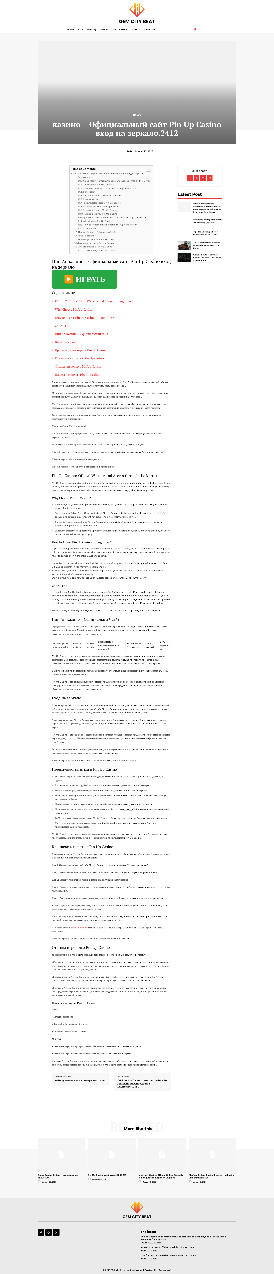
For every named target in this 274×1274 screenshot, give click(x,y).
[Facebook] (190, 178)
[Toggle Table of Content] (147, 169)
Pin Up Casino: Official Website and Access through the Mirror (116, 180)
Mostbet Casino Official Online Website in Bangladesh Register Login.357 (161, 1176)
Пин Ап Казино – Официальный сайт (102, 195)
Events (143, 1243)
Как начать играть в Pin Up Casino (101, 206)
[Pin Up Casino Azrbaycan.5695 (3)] (112, 1154)
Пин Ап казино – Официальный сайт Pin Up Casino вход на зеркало (108, 173)
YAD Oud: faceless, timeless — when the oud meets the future (206, 245)
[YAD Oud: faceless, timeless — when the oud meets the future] (184, 245)
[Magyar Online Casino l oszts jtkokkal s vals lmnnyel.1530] (212, 1154)
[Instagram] (48, 1232)
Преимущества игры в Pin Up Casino (102, 202)
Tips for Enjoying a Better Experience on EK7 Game (205, 233)
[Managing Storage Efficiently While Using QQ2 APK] (184, 221)
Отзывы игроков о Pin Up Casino (100, 210)
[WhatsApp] (209, 178)
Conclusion (89, 191)
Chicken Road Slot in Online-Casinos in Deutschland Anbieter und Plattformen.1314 (142, 1083)
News (137, 115)
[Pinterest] (203, 178)
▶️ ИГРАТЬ (84, 279)
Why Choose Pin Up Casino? (98, 184)
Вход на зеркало (91, 199)
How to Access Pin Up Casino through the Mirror (109, 188)
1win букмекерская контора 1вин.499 (79, 1080)
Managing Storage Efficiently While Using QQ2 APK (207, 221)
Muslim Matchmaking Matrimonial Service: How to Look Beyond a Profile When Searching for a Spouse (207, 207)
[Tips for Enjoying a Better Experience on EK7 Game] (184, 233)
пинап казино (80, 927)
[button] (195, 29)
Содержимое (84, 177)
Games (143, 1251)
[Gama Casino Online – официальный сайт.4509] (61, 1154)
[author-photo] (39, 1181)
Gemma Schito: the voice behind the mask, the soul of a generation (207, 257)
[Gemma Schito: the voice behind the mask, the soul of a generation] (184, 257)
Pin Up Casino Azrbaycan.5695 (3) (107, 1175)
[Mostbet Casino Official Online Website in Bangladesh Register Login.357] (162, 1154)
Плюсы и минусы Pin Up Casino (100, 213)
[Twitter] (196, 178)
